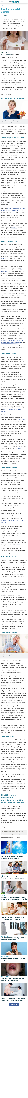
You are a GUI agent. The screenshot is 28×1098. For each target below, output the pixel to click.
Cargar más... (14, 1004)
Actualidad (4, 855)
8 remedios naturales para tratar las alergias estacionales (13, 959)
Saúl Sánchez (15, 54)
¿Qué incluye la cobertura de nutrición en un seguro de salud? (12, 878)
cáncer (19, 448)
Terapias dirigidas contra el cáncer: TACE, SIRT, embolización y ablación (14, 898)
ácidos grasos (5, 258)
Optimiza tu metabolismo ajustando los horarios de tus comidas (13, 918)
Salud (2, 875)
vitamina (18, 545)
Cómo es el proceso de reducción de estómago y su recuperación (13, 999)
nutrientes (22, 419)
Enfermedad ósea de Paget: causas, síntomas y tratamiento (14, 939)
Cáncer (3, 895)
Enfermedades (4, 5)
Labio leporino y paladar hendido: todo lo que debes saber (13, 979)
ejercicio (14, 228)
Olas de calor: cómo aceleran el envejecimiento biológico (12, 857)
